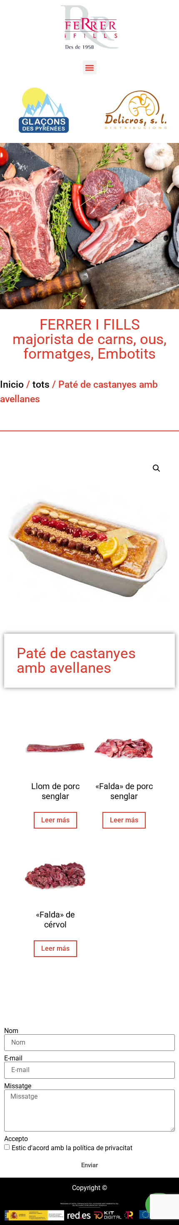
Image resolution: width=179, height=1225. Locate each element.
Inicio (12, 384)
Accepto (16, 1139)
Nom (11, 1031)
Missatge (17, 1086)
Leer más (55, 820)
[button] (90, 67)
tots (41, 384)
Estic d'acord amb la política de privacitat (72, 1148)
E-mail (13, 1058)
